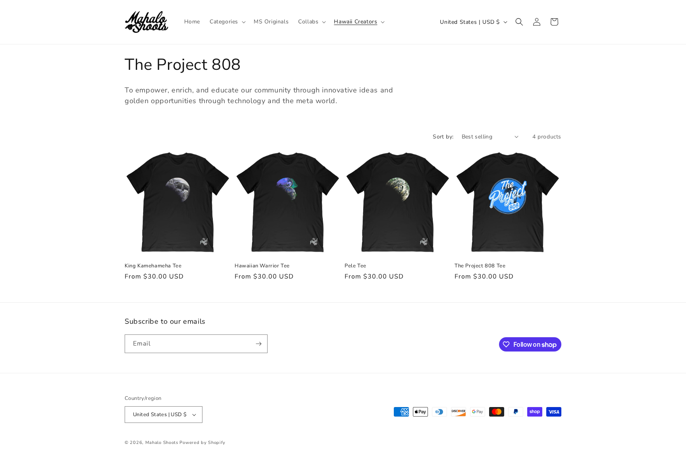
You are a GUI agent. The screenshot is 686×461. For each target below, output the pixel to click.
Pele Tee (355, 266)
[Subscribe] (258, 343)
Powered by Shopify (202, 443)
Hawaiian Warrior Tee (262, 266)
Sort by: (443, 136)
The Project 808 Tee (480, 266)
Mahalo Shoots (161, 443)
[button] (227, 21)
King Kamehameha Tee (153, 266)
